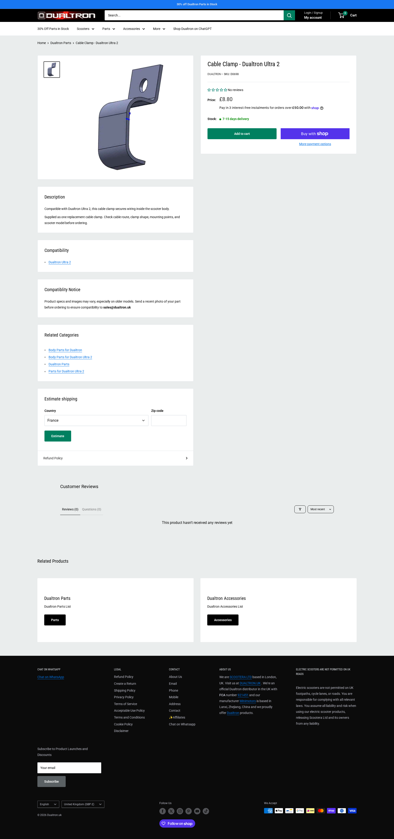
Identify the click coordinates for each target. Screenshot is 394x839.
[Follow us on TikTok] (206, 811)
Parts (106, 29)
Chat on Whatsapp (182, 724)
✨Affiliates (177, 717)
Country (50, 411)
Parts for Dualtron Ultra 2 (66, 371)
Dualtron (214, 74)
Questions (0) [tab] (91, 509)
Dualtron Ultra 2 (60, 262)
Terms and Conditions (129, 717)
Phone (173, 690)
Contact (174, 710)
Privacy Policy (124, 697)
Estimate (57, 436)
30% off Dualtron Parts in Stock (197, 4)
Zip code (157, 411)
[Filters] (300, 509)
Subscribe (51, 781)
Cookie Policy (123, 724)
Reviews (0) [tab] (70, 509)
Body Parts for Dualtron (65, 350)
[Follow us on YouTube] (197, 811)
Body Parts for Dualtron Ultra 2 (70, 357)
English (44, 804)
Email (173, 683)
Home (41, 43)
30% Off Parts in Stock (53, 29)
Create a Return (125, 683)
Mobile (173, 697)
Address (175, 704)
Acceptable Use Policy (129, 710)
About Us (175, 677)
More (156, 29)
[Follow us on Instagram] (180, 811)
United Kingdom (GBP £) (79, 804)
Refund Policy (53, 458)
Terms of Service (125, 704)
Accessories (131, 29)
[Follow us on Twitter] (171, 811)
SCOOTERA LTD (241, 677)
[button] (217, 90)
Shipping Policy (124, 690)
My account (313, 18)
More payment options (315, 144)
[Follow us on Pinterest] (188, 811)
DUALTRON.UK (250, 683)
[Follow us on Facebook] (162, 811)
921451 (243, 695)
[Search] (289, 15)
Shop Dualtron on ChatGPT (192, 29)
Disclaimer (121, 731)
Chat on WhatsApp (50, 677)
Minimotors (248, 701)
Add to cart (242, 134)
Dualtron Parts (60, 43)
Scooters (83, 29)
